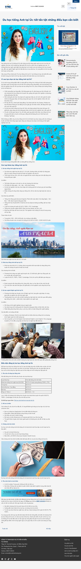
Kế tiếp (48, 529)
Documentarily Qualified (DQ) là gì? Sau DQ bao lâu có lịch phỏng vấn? (72, 63)
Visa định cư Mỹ (68, 543)
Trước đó (5, 529)
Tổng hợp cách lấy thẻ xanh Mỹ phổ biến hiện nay (72, 114)
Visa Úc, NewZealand (70, 548)
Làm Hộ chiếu (68, 553)
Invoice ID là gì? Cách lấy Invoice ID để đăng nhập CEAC (72, 77)
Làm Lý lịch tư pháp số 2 (71, 551)
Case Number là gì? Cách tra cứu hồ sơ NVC (72, 89)
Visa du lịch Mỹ (68, 546)
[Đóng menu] (68, 3)
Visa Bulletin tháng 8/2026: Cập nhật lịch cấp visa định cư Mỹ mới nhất (72, 101)
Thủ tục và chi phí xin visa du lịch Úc (24, 400)
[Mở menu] (63, 6)
